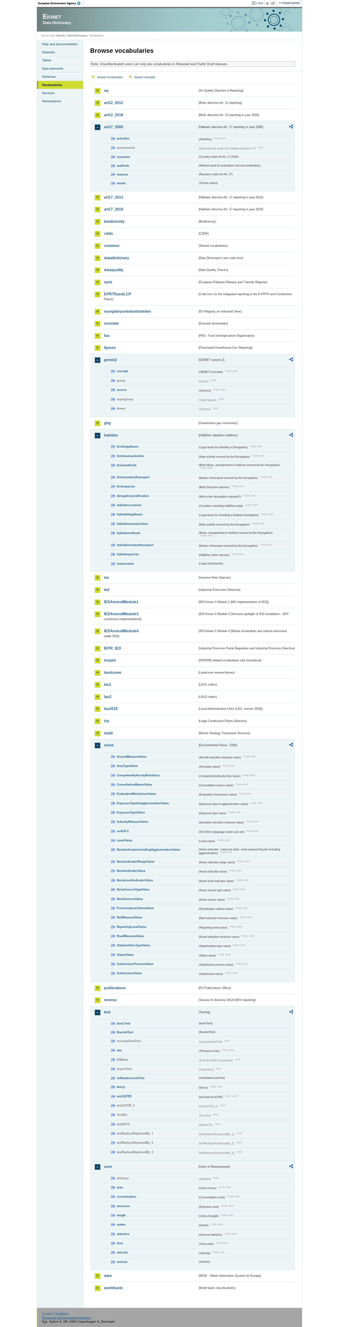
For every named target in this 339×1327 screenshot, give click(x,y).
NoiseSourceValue (130, 899)
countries (123, 157)
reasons (122, 174)
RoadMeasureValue (130, 936)
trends (121, 183)
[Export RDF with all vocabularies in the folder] (291, 127)
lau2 (107, 697)
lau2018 (111, 709)
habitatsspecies (128, 554)
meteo (121, 1224)
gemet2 (110, 360)
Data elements (52, 68)
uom (108, 1167)
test (107, 1012)
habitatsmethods (128, 533)
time (120, 1243)
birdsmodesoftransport (133, 477)
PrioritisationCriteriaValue (135, 908)
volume (122, 1262)
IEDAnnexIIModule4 (121, 631)
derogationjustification (133, 496)
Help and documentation (60, 44)
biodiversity (114, 221)
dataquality (113, 270)
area (120, 1187)
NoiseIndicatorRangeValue (135, 861)
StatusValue (125, 954)
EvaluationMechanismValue (136, 794)
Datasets (48, 52)
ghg (107, 423)
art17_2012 (113, 197)
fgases (110, 348)
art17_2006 (113, 127)
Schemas (49, 76)
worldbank (113, 1288)
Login (259, 3)
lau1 (107, 684)
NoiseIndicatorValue (131, 871)
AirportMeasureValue (131, 756)
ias (106, 577)
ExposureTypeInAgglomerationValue (143, 803)
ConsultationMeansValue (134, 784)
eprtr (108, 282)
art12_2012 (113, 103)
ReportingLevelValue (131, 927)
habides (111, 435)
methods (123, 165)
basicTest (123, 1023)
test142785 (124, 1096)
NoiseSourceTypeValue (133, 889)
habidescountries (129, 505)
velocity (122, 1252)
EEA (60, 3)
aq (106, 90)
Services (48, 93)
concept (122, 371)
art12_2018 (113, 115)
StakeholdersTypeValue (133, 945)
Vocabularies (52, 85)
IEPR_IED (112, 648)
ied (106, 590)
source (121, 390)
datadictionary (116, 258)
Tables (46, 60)
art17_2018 (113, 209)
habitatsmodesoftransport (135, 545)
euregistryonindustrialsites (127, 311)
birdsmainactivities (130, 456)
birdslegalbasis (128, 446)
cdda (108, 233)
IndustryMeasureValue (132, 821)
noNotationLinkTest (130, 1078)
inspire (110, 660)
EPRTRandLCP (117, 294)
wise (108, 1276)
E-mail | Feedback (55, 1313)
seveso (110, 1000)
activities (123, 138)
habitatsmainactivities (132, 523)
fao (107, 336)
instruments (125, 563)
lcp (106, 721)
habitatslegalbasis (130, 514)
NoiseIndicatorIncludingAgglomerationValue (148, 849)
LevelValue (124, 840)
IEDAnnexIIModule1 (121, 602)
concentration (126, 1196)
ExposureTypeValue (131, 812)
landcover (113, 672)
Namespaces (51, 101)
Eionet (60, 35)
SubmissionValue (129, 973)
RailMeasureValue (129, 917)
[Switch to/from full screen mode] (274, 3)
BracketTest (125, 1032)
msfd (108, 733)
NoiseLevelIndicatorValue (135, 880)
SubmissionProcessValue (135, 964)
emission (123, 1206)
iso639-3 (122, 831)
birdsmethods (127, 465)
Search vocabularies (110, 77)
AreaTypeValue (127, 766)
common (111, 246)
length (121, 1215)
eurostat (111, 323)
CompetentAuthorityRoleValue (138, 775)
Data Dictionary (77, 35)
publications (115, 988)
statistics (123, 1234)
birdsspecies (126, 486)
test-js (121, 1087)
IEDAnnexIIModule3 (121, 614)
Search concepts (144, 77)
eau (119, 1050)
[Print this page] (268, 3)
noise (109, 745)
